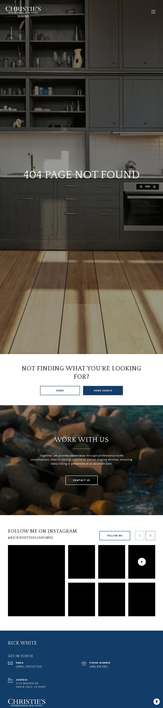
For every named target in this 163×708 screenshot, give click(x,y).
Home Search (103, 390)
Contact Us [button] (81, 480)
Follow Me (115, 535)
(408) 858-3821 (98, 666)
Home (60, 390)
